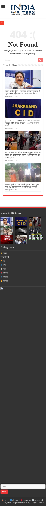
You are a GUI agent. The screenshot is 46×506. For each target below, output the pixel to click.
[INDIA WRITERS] (23, 9)
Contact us (26, 500)
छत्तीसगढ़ (5, 273)
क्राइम (4, 253)
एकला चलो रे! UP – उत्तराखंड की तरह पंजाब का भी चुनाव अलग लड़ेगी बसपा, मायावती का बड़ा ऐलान (22, 92)
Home (6, 500)
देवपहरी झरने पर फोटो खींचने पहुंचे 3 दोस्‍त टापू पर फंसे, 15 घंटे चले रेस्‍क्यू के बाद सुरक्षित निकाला (22, 185)
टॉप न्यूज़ (5, 281)
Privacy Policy (39, 500)
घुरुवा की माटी (5, 257)
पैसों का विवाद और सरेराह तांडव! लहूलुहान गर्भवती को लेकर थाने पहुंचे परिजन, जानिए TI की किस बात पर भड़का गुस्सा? (23, 155)
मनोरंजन (5, 277)
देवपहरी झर (8, 23)
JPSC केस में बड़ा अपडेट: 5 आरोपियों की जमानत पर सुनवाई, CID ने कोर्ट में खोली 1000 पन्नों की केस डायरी (22, 123)
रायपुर (4, 269)
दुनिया (4, 265)
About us (15, 500)
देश (3, 261)
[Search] (40, 60)
